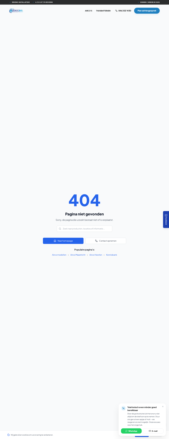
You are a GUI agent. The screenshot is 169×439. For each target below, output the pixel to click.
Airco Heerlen (95, 254)
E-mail (154, 431)
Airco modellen (59, 254)
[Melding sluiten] (163, 406)
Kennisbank (111, 254)
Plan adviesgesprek (147, 10)
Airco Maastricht (77, 254)
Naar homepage (65, 240)
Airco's (88, 11)
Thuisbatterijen (103, 11)
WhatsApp (132, 431)
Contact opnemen (107, 240)
